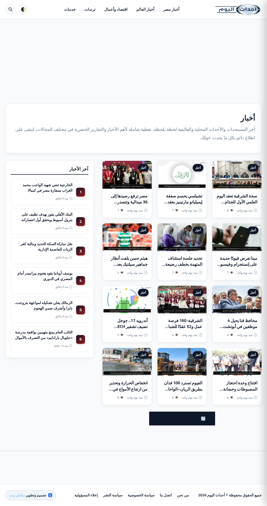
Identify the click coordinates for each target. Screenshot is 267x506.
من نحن (183, 495)
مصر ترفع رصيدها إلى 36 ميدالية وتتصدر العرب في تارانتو (129, 202)
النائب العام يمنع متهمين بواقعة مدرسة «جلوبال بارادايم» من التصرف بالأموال (43, 335)
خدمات (70, 9)
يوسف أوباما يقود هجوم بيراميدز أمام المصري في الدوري (44, 276)
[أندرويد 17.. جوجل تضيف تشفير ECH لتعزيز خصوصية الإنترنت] (127, 299)
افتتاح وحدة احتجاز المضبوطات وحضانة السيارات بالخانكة (240, 389)
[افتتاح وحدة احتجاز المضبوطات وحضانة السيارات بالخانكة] (237, 362)
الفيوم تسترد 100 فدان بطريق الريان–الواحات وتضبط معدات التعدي (183, 389)
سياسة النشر (113, 495)
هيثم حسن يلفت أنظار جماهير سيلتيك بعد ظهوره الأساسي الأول (129, 264)
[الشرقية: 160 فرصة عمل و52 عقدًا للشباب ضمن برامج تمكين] (182, 299)
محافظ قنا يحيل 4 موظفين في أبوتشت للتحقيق (240, 326)
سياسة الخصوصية (141, 495)
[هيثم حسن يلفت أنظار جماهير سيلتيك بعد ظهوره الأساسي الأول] (127, 237)
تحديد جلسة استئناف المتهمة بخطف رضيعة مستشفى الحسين (183, 264)
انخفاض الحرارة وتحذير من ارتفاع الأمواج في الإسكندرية (128, 389)
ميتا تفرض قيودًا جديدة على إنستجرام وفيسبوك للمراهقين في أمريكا (237, 264)
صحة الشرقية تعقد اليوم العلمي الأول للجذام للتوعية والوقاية (237, 202)
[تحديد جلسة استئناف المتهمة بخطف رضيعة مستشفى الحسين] (182, 237)
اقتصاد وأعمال (116, 9)
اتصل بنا (166, 495)
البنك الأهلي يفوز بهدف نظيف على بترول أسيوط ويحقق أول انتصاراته (46, 217)
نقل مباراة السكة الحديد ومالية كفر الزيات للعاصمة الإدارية (46, 246)
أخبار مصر (171, 9)
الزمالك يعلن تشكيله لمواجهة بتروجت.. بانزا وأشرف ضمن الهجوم (43, 305)
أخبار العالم (145, 9)
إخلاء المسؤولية (86, 495)
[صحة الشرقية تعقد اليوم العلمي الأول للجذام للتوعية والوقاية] (237, 174)
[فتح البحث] (10, 9)
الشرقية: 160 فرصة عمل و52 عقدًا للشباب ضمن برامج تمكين (183, 326)
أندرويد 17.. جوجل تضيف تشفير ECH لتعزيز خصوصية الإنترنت (132, 329)
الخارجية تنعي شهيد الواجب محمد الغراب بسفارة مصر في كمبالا (47, 187)
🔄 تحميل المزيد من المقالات (182, 418)
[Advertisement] (133, 58)
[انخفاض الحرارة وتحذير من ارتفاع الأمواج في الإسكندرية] (127, 362)
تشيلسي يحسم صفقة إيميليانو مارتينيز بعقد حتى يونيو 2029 (184, 202)
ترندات (89, 9)
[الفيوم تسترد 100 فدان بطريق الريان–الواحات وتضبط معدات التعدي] (182, 362)
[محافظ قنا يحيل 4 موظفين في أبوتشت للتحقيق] (237, 299)
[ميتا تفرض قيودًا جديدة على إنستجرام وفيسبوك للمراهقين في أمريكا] (237, 237)
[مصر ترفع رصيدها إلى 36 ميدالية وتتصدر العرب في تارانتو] (127, 174)
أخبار (253, 167)
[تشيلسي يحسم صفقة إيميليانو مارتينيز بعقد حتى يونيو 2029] (182, 174)
